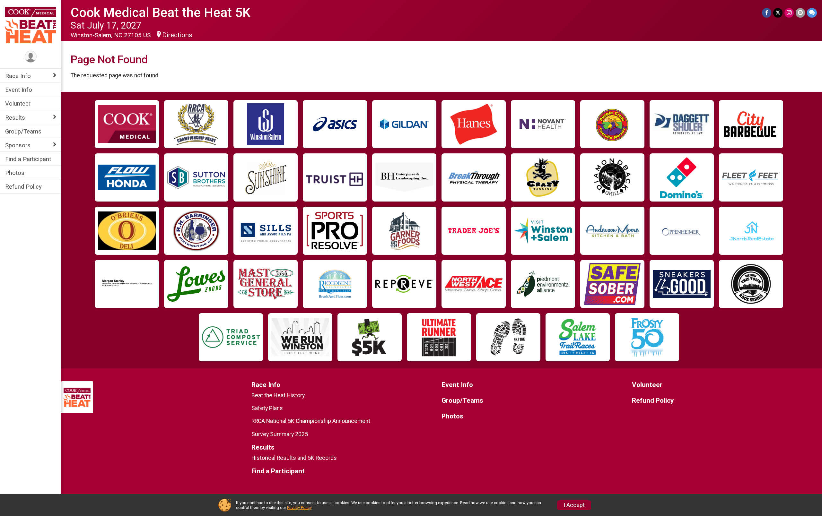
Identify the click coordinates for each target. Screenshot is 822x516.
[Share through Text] (812, 12)
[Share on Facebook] (766, 12)
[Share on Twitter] (778, 12)
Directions (177, 35)
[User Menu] (31, 57)
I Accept (574, 505)
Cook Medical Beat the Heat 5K (160, 12)
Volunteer (18, 103)
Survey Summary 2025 (279, 434)
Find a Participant (28, 159)
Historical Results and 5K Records (294, 458)
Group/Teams (23, 131)
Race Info (18, 76)
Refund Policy (23, 186)
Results (15, 117)
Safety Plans (267, 408)
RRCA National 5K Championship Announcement (310, 421)
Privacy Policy (299, 507)
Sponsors (18, 145)
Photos (14, 172)
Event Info (18, 89)
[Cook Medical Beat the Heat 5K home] (30, 24)
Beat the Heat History (278, 395)
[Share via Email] (800, 12)
